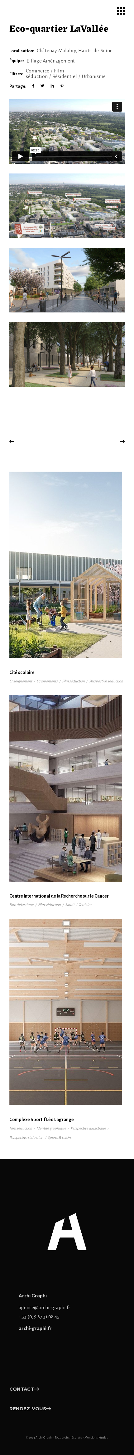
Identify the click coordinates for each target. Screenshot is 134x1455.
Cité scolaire (22, 672)
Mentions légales (96, 1437)
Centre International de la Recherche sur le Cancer (59, 896)
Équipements (47, 681)
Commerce (37, 71)
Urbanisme (94, 76)
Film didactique (21, 905)
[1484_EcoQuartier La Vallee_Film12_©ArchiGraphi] (67, 354)
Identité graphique (51, 1128)
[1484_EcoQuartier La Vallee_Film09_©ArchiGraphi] (67, 280)
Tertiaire (85, 905)
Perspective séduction (106, 681)
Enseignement (20, 681)
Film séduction (45, 73)
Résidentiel (64, 76)
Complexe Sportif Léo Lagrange (41, 1119)
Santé (69, 905)
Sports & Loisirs (59, 1138)
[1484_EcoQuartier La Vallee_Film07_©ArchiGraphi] (67, 205)
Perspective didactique (88, 1128)
